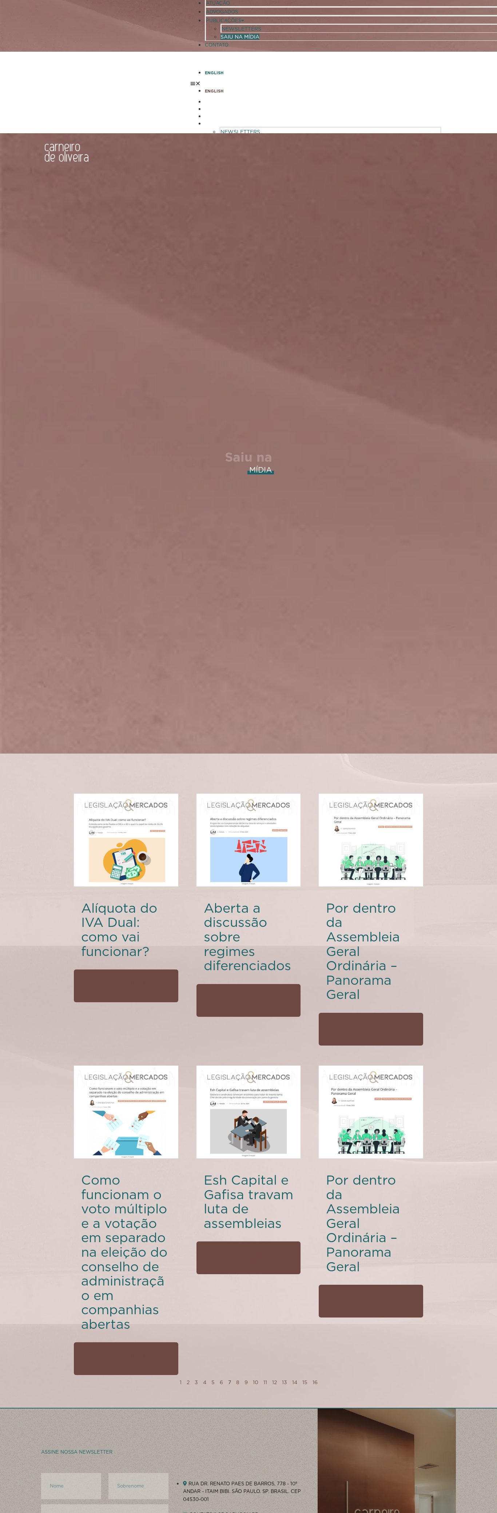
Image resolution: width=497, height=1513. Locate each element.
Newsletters (241, 29)
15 (304, 1382)
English (214, 72)
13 (284, 1382)
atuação (218, 3)
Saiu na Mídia (239, 37)
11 (265, 1382)
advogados (222, 12)
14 (294, 1382)
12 (274, 1382)
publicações (223, 20)
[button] (315, 83)
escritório (220, 101)
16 (315, 1382)
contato (216, 45)
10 (255, 1382)
